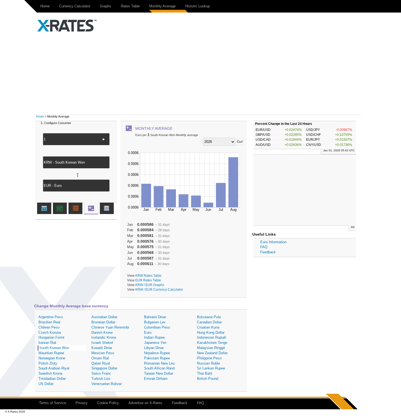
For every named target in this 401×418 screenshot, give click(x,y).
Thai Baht (204, 373)
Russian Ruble (208, 363)
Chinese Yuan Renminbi (110, 327)
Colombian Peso (157, 327)
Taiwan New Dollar (158, 373)
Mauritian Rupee (51, 353)
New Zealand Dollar (212, 353)
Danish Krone (102, 332)
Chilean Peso (48, 327)
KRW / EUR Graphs (149, 285)
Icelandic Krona (103, 337)
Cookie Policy (108, 403)
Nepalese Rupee (157, 353)
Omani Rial (100, 358)
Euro (147, 332)
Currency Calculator (74, 6)
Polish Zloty (47, 363)
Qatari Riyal (100, 363)
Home (45, 6)
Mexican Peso (102, 353)
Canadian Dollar (209, 322)
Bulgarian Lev (155, 322)
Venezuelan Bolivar (106, 384)
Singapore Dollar (104, 368)
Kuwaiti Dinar (101, 348)
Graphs (105, 6)
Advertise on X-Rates (145, 403)
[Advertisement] (200, 73)
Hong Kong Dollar (211, 332)
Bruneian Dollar (103, 322)
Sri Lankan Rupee (211, 368)
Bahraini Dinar (155, 317)
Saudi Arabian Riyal (53, 368)
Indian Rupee (154, 337)
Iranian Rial (47, 343)
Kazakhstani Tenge (212, 343)
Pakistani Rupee (157, 358)
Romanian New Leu (159, 363)
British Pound (207, 379)
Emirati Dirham (155, 379)
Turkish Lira (100, 379)
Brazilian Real (49, 322)
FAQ (263, 247)
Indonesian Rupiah (211, 337)
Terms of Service (52, 403)
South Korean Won (54, 348)
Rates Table (130, 6)
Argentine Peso (50, 317)
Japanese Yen (155, 343)
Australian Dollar (104, 317)
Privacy (82, 403)
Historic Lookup (197, 6)
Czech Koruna (49, 332)
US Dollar (45, 384)
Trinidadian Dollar (52, 379)
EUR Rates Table (148, 280)
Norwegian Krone (51, 358)
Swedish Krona (50, 373)
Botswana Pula (209, 317)
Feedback (268, 252)
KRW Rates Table (148, 275)
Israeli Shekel (102, 343)
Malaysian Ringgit (211, 348)
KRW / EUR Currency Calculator (159, 289)
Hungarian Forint (51, 337)
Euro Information (273, 242)
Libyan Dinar (154, 348)
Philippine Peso (209, 358)
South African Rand (159, 368)
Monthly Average (162, 6)
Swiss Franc (101, 373)
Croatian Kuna (208, 327)
